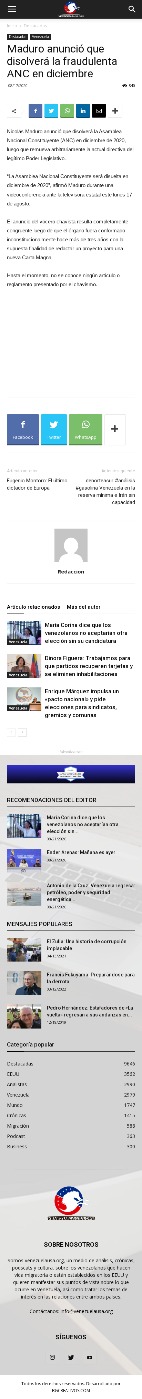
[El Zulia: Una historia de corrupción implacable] (24, 950)
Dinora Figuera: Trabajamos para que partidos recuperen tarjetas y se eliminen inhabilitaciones (89, 666)
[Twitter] (71, 1358)
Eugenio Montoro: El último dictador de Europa (37, 484)
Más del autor (84, 607)
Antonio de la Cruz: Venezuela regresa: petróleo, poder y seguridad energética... (91, 892)
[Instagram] (52, 1358)
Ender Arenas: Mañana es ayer (81, 852)
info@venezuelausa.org (87, 1311)
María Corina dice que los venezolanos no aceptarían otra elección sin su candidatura (86, 632)
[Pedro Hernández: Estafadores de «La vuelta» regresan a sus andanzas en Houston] (24, 1016)
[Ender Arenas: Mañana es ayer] (24, 861)
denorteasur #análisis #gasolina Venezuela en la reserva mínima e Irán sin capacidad (105, 491)
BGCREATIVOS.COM (71, 1390)
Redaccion (71, 571)
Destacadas (35, 26)
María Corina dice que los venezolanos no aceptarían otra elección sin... (83, 824)
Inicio (12, 26)
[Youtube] (90, 1358)
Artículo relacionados (33, 607)
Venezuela (40, 36)
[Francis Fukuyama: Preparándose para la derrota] (24, 983)
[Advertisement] (71, 341)
